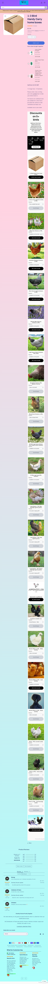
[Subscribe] (26, 934)
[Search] (45, 7)
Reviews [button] (19, 871)
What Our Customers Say (15, 950)
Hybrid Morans (23, 954)
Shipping (36, 30)
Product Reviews (24, 849)
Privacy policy (38, 945)
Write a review (20, 866)
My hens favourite (34, 955)
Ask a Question (28, 866)
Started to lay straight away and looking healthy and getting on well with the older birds (24, 960)
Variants (30, 202)
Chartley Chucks (14, 945)
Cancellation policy (38, 946)
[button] (2, 2)
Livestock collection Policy (24, 926)
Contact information (28, 946)
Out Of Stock (36, 208)
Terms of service (11, 946)
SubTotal (29, 85)
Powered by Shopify (22, 945)
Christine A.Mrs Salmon (11, 953)
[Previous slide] (22, 978)
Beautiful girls (11, 958)
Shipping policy (19, 946)
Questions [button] (26, 871)
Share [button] (30, 843)
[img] (7, 882)
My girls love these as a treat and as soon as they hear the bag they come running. (36, 962)
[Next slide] (26, 978)
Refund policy (31, 945)
